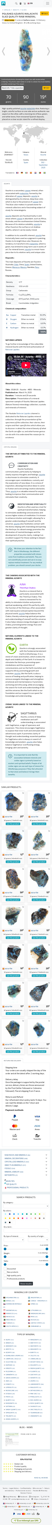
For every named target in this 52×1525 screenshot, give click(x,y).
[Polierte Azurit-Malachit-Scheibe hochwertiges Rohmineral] (22, 172)
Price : (6, 1245)
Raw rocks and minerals (17, 1155)
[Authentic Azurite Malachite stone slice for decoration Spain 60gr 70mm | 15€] (39, 916)
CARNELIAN (35, 1359)
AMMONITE (11, 1346)
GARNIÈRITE (11, 1374)
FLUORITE (35, 1371)
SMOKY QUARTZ (13, 1409)
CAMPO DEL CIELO (13, 1359)
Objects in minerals (15, 1165)
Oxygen (13, 319)
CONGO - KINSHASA (39, 1301)
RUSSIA (35, 1320)
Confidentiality (25, 1488)
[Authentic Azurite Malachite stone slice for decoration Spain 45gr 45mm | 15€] (13, 992)
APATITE (10, 1349)
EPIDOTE (10, 1368)
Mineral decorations (16, 1158)
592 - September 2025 (43, 165)
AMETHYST (35, 1343)
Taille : (6, 1261)
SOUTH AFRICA (12, 1326)
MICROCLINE (12, 1390)
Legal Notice (14, 1488)
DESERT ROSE (36, 1362)
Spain (26, 162)
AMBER (10, 1343)
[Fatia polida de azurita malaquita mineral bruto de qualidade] (40, 172)
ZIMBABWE (36, 1326)
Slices (24, 10)
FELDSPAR (11, 1371)
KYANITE (10, 1384)
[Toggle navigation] (47, 3)
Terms (5, 1488)
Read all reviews (41, 1478)
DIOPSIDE (10, 1365)
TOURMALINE (36, 1412)
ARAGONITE (35, 1349)
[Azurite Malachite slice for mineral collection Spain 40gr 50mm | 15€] (39, 1030)
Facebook (23, 1496)
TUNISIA (10, 1323)
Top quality (11, 1184)
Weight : (7, 1253)
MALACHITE (35, 1387)
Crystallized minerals (17, 1162)
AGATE (10, 1340)
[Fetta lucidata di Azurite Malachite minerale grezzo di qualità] (26, 172)
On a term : (8, 1227)
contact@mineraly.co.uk (20, 1499)
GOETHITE (35, 1374)
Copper (13, 315)
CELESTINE (11, 1362)
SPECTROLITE (36, 1409)
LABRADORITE (37, 1384)
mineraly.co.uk (25, 1503)
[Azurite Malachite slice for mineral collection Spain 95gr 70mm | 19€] (13, 954)
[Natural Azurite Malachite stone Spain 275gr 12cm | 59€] (13, 878)
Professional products (18, 1187)
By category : (8, 1202)
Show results (26, 1284)
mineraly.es (25, 1506)
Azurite (43, 155)
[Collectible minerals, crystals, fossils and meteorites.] (3, 3)
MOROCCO (11, 1313)
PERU (34, 1316)
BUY (44, 13)
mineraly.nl (40, 1506)
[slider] (5, 1249)
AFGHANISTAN (12, 1297)
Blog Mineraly (10, 1496)
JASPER (34, 1381)
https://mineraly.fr (41, 1499)
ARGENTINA (36, 1297)
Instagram (35, 1496)
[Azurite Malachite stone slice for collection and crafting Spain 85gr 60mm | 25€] (39, 802)
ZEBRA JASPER (12, 1419)
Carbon (13, 323)
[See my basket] (25, 3)
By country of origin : (36, 1236)
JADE (9, 1381)
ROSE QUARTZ (36, 1403)
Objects (16, 10)
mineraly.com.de (42, 1503)
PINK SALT (35, 1393)
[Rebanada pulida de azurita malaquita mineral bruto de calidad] (31, 172)
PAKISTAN (10, 1320)
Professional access (23, 1490)
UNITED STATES (38, 1323)
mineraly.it (11, 1506)
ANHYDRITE (35, 1346)
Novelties (10, 1181)
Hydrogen (14, 327)
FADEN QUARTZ (37, 1368)
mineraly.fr (10, 1503)
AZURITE (10, 1352)
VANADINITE (36, 1416)
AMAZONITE (35, 1340)
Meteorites (11, 1175)
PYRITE (9, 1397)
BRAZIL (10, 1301)
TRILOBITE (11, 1416)
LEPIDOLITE (11, 1387)
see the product (13, 824)
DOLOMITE (35, 1365)
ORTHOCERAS (36, 1390)
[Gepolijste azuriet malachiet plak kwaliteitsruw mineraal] (35, 172)
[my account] (20, 3)
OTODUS (10, 1393)
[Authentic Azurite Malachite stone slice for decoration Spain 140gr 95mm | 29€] (39, 840)
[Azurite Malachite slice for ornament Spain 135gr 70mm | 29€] (39, 954)
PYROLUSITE (36, 1397)
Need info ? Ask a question (12, 88)
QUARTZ (10, 1400)
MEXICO (10, 1316)
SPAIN (34, 1304)
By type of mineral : (11, 1236)
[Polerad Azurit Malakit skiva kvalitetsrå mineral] (44, 172)
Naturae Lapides (12, 349)
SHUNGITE (35, 1406)
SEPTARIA (10, 1406)
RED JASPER (35, 1400)
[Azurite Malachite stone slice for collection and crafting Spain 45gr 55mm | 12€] (13, 1030)
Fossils (10, 1168)
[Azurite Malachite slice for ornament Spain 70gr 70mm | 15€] (39, 878)
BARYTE (34, 1352)
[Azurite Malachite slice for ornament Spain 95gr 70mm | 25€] (13, 802)
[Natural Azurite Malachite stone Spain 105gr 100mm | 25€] (39, 992)
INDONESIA (11, 1310)
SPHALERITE (11, 1412)
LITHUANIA (36, 1310)
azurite (8, 816)
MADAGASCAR (38, 1313)
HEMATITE (35, 1378)
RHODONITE (11, 1403)
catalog (7, 10)
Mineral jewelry (14, 1172)
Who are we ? (38, 1488)
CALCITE (34, 1355)
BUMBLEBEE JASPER (14, 1355)
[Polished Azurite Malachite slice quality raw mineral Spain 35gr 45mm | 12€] (13, 840)
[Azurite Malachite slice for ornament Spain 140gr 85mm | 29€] (13, 916)
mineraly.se (32, 1509)
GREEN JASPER (12, 1378)
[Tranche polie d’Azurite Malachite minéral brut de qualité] (17, 172)
